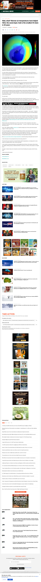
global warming (16, 32)
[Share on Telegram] (10, 30)
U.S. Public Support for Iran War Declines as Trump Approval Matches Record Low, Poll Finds (17, 473)
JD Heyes (10, 27)
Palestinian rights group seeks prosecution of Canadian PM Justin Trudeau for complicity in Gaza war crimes (25, 205)
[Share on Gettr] (17, 30)
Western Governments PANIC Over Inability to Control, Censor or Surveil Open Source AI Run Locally (25, 526)
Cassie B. (19, 221)
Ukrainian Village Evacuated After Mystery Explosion (11, 439)
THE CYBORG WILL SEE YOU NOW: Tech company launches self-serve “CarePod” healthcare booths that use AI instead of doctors (26, 214)
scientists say (15, 127)
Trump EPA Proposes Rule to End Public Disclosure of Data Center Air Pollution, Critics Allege (17, 460)
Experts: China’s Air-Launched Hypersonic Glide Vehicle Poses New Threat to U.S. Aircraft (17, 447)
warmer (34, 32)
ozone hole (26, 32)
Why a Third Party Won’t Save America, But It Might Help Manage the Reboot (15, 489)
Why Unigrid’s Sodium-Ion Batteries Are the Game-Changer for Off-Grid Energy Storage (17, 436)
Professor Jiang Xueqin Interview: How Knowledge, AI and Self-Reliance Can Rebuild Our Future (25, 543)
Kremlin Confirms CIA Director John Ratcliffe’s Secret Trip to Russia (13, 478)
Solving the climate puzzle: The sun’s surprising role (23, 270)
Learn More (4, 579)
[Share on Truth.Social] (14, 30)
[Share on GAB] (12, 30)
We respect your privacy (20, 564)
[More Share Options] (19, 30)
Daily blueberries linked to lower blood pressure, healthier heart (12, 470)
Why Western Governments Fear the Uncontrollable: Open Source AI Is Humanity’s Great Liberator (18, 457)
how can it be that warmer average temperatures (13, 136)
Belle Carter (19, 186)
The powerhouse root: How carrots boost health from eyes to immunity (14, 455)
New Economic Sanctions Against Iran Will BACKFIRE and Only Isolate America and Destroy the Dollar (25, 548)
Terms (27, 571)
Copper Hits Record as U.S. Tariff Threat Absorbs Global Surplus (12, 442)
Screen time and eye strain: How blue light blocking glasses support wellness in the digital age (17, 483)
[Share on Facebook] (5, 30)
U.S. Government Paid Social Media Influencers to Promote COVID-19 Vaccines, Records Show (18, 465)
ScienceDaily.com (5, 156)
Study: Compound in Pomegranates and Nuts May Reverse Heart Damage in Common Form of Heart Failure (20, 481)
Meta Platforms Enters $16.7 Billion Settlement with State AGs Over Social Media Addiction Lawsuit (19, 434)
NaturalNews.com (5, 158)
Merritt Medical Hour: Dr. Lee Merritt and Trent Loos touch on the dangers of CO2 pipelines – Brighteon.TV (25, 279)
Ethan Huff (19, 195)
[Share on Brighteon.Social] (3, 30)
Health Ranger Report (6, 509)
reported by (5, 85)
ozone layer (30, 32)
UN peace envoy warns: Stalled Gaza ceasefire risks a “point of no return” (14, 452)
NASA (21, 32)
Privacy (25, 571)
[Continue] (30, 562)
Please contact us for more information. (8, 329)
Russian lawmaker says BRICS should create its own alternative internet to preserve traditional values (25, 232)
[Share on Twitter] (8, 30)
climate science (11, 32)
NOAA (23, 32)
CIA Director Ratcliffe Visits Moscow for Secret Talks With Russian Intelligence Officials (17, 425)
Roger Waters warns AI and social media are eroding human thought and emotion (15, 431)
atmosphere (6, 32)
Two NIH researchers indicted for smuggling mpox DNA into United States (14, 444)
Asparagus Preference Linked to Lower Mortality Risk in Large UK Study (14, 486)
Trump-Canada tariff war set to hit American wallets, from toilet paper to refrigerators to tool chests (19, 468)
